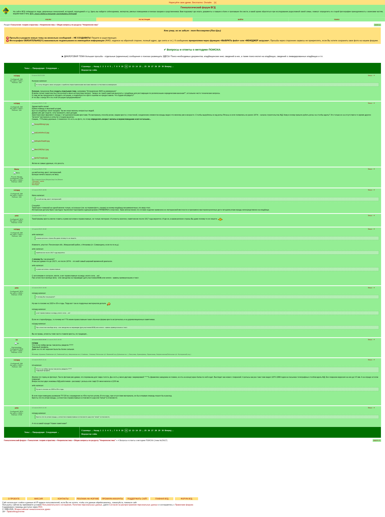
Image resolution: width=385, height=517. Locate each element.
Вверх (370, 75)
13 (133, 66)
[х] (215, 2)
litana (16, 169)
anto (16, 216)
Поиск (336, 19)
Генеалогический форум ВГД (198, 7)
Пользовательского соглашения (56, 505)
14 (137, 66)
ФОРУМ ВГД (186, 499)
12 (130, 66)
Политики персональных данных (87, 505)
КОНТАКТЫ (63, 499)
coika (94, 70)
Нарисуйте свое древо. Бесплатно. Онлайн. (190, 2)
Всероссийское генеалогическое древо (32, 509)
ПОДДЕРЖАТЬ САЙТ (137, 499)
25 (145, 66)
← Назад (95, 66)
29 (159, 66)
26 (149, 66)
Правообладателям (15, 511)
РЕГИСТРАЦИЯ (144, 19)
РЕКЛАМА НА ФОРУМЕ (88, 499)
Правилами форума (184, 505)
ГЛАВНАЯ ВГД (161, 499)
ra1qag (17, 76)
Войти (240, 19)
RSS (40, 507)
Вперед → (169, 66)
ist (17, 340)
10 (122, 66)
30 (163, 66)
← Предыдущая (37, 68)
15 (140, 66)
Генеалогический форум (15, 440)
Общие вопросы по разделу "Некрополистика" (78, 25)
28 (156, 66)
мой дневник (36, 183)
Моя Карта (35, 184)
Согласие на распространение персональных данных (133, 505)
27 (152, 66)
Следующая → (52, 68)
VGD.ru (48, 19)
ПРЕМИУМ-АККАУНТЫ (112, 499)
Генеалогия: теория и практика (24, 25)
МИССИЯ (38, 499)
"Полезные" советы (38, 181)
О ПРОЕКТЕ (14, 499)
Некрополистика (47, 25)
